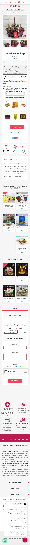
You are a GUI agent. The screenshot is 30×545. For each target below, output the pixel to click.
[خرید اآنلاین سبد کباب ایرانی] (9, 269)
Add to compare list (15, 132)
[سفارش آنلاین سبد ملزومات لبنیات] (22, 291)
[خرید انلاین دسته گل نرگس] (9, 198)
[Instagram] (11, 439)
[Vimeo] (23, 439)
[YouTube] (19, 439)
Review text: (15, 352)
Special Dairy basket (22, 298)
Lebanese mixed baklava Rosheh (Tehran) (22, 250)
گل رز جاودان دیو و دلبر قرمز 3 (9, 227)
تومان (7, 9)
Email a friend (18, 132)
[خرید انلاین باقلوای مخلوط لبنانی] (22, 241)
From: (9, 328)
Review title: (15, 344)
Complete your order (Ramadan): (15, 97)
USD (22, 9)
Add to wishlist (11, 132)
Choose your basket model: (14, 91)
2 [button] (15, 49)
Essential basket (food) (9, 298)
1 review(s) (15, 56)
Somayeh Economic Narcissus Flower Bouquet (8, 206)
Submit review (15, 380)
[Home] (3, 12)
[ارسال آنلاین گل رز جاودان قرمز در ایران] (9, 220)
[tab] (15, 309)
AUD (11, 9)
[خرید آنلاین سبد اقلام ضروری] (9, 291)
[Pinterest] (15, 439)
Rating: (15, 364)
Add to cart (18, 127)
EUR (19, 9)
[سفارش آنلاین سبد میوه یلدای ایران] (22, 269)
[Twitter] (3, 439)
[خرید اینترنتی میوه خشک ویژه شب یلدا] (22, 220)
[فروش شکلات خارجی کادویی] (22, 198)
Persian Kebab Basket (9, 276)
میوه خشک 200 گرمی (21, 227)
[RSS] (27, 439)
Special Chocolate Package (22, 206)
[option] (7, 43)
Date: (20, 328)
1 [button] (14, 49)
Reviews (15, 308)
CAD (15, 9)
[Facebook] (7, 439)
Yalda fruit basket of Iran (22, 277)
